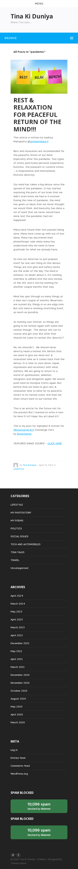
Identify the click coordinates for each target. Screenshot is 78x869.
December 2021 (20, 643)
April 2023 (17, 619)
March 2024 (18, 603)
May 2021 (16, 651)
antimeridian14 (39, 141)
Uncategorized (19, 568)
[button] (39, 3)
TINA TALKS (17, 552)
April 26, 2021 (46, 465)
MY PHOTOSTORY (21, 512)
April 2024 (17, 595)
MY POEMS (17, 520)
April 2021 (17, 659)
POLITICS (16, 528)
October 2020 (19, 690)
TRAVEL (15, 560)
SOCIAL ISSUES (19, 536)
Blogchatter (24, 433)
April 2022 (17, 635)
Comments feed (20, 765)
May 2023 (16, 611)
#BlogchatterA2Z (23, 429)
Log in (14, 750)
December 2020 (20, 675)
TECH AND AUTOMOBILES (26, 544)
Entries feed (18, 757)
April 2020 (17, 714)
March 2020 (18, 722)
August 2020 (18, 698)
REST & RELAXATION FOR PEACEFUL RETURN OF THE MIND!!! (37, 114)
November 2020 (20, 682)
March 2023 (18, 627)
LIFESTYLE (18, 469)
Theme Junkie (18, 863)
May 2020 (16, 706)
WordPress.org (19, 773)
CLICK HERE (55, 443)
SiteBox (41, 859)
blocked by (39, 806)
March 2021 (18, 667)
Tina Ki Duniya (27, 859)
